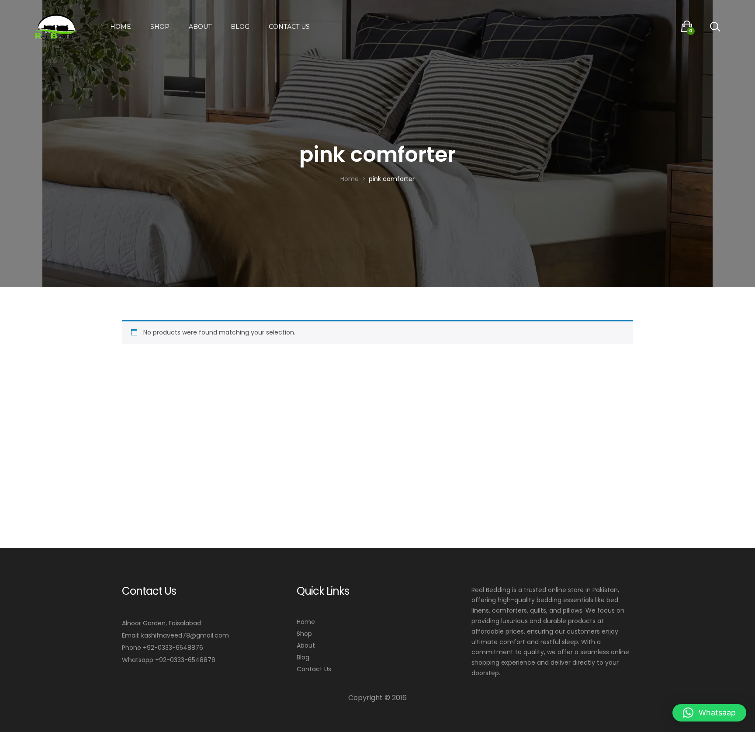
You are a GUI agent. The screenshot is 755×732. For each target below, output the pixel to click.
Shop (160, 27)
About (200, 27)
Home (120, 27)
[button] (709, 713)
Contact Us (289, 27)
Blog (240, 27)
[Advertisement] (377, 417)
